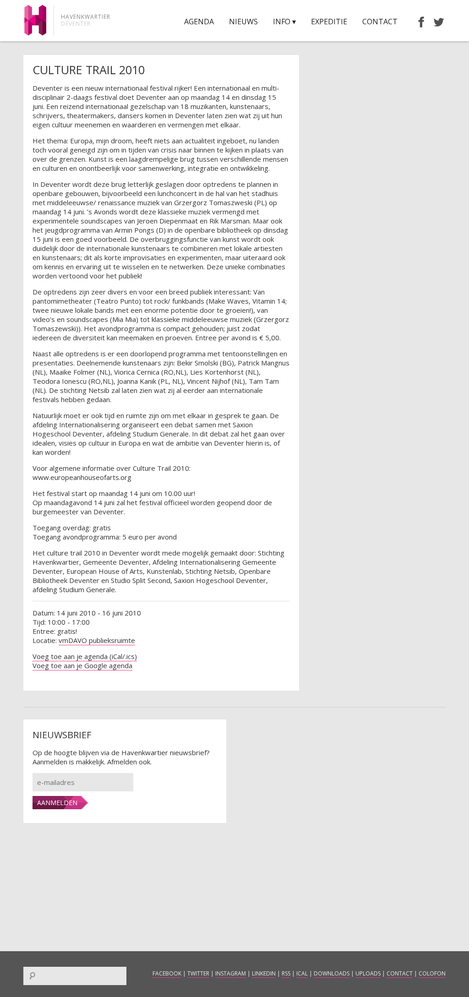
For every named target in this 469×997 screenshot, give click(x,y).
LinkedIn (264, 973)
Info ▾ (284, 21)
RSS (286, 973)
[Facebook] (417, 21)
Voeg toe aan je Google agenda (82, 665)
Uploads (368, 973)
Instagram (230, 973)
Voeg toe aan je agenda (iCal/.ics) (85, 656)
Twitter (198, 973)
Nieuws (243, 21)
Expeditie (329, 21)
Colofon (432, 973)
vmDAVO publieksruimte (97, 640)
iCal (302, 973)
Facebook (167, 973)
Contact (380, 21)
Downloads (331, 973)
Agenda (199, 21)
